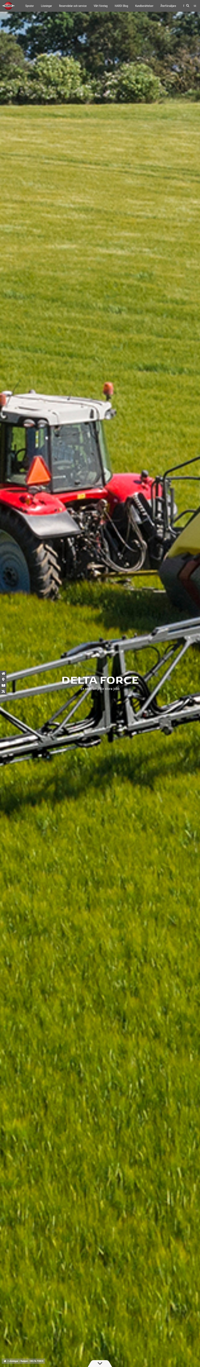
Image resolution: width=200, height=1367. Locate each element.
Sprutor (29, 6)
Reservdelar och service (73, 6)
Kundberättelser (144, 6)
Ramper (24, 1361)
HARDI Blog (121, 6)
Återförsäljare (168, 6)
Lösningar (46, 6)
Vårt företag (101, 6)
